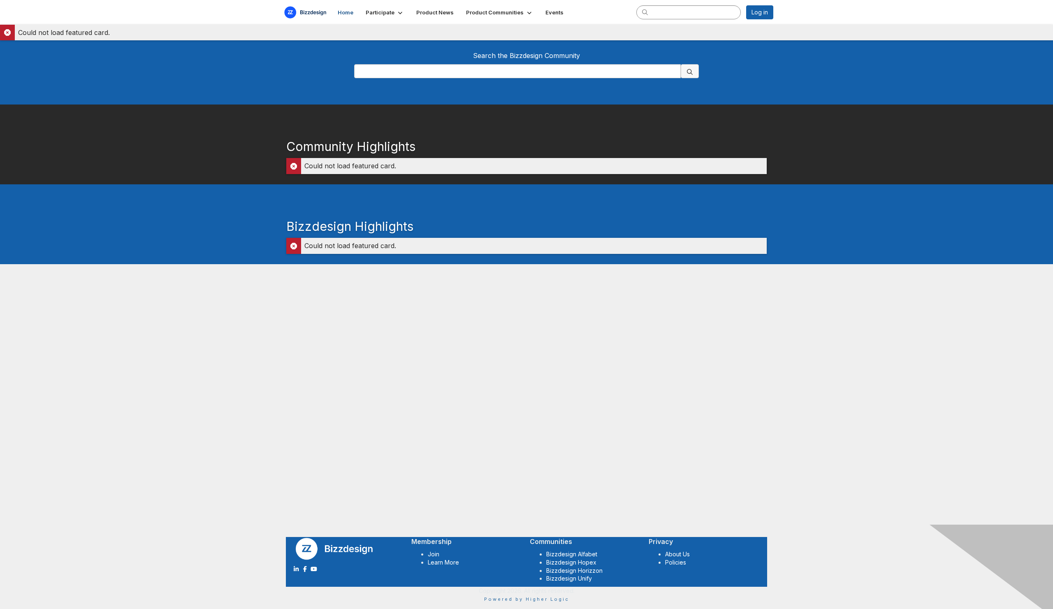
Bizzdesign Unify (569, 578)
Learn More (443, 562)
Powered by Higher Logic (526, 599)
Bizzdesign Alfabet (571, 554)
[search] (645, 12)
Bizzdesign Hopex (571, 562)
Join (433, 554)
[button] (385, 12)
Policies (675, 562)
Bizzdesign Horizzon (574, 570)
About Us (677, 554)
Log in (759, 12)
